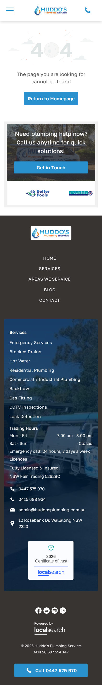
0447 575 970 (32, 488)
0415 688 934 (32, 499)
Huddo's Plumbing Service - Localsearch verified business (50, 560)
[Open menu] (10, 10)
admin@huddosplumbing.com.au (52, 509)
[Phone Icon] (87, 12)
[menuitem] (51, 257)
